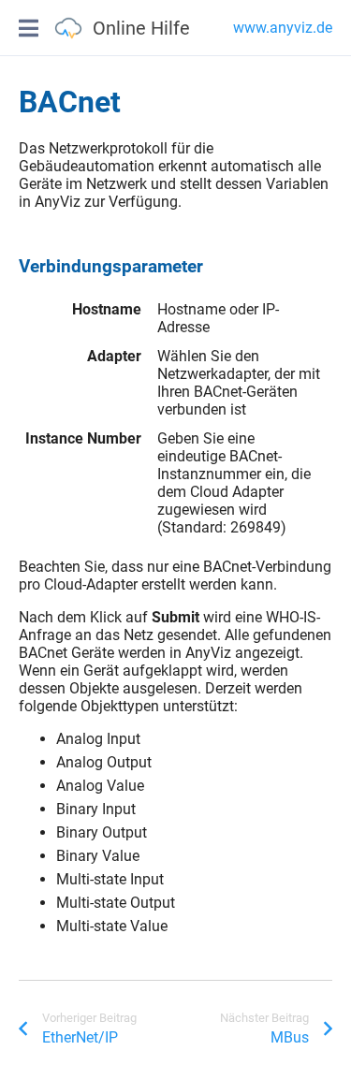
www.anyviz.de (282, 27)
